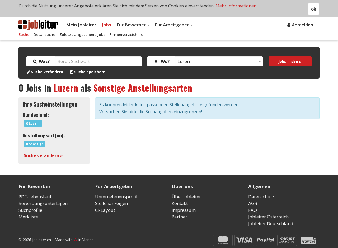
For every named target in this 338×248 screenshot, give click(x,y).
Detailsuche (44, 34)
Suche (23, 34)
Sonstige (36, 144)
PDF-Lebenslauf (34, 197)
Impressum (184, 210)
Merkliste (28, 217)
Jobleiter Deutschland (270, 224)
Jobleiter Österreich (268, 217)
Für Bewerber (131, 25)
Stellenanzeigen (111, 203)
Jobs (106, 25)
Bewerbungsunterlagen (43, 203)
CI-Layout (105, 210)
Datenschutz (261, 197)
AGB (252, 203)
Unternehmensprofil (116, 197)
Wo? (164, 61)
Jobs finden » (290, 61)
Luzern (66, 87)
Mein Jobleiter (81, 25)
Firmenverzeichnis (126, 34)
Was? (44, 61)
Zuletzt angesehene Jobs (82, 34)
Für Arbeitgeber (172, 25)
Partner (179, 217)
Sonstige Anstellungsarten (142, 87)
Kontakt (180, 203)
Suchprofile (30, 210)
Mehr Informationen (235, 6)
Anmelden (303, 25)
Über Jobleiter (186, 197)
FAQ (252, 210)
